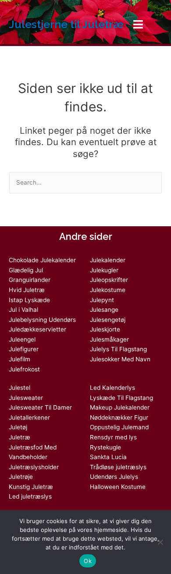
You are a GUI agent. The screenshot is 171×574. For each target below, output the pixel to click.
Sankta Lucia (108, 456)
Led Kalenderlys (112, 387)
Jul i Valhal (23, 309)
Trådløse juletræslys (118, 467)
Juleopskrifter (109, 279)
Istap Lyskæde (29, 299)
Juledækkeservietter (37, 329)
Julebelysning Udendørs (42, 319)
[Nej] (160, 542)
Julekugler (104, 270)
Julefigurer (24, 349)
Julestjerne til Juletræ (66, 24)
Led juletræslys (30, 496)
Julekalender (107, 260)
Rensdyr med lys (113, 437)
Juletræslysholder (34, 467)
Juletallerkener (29, 417)
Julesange (104, 309)
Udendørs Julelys (114, 476)
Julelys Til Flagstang (118, 349)
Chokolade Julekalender (42, 260)
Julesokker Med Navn (120, 359)
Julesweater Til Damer (40, 407)
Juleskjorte (105, 329)
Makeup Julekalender (120, 407)
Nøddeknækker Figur (119, 417)
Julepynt (102, 299)
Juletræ (19, 437)
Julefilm (19, 359)
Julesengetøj (107, 319)
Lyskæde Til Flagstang (121, 397)
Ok (88, 560)
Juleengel (22, 339)
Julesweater (26, 397)
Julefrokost (24, 369)
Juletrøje (21, 476)
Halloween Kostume (118, 486)
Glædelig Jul (26, 270)
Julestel (19, 387)
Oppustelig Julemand (119, 427)
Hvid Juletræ (27, 289)
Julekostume (107, 289)
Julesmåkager (109, 339)
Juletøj (18, 427)
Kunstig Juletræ (31, 486)
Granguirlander (29, 279)
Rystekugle (105, 447)
